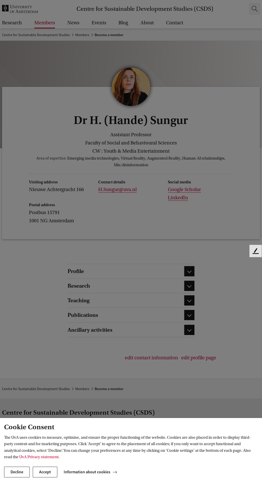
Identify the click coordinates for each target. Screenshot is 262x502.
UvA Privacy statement (39, 457)
